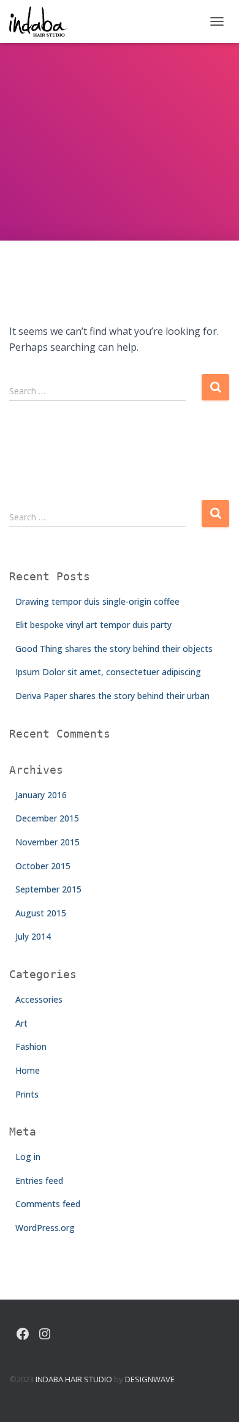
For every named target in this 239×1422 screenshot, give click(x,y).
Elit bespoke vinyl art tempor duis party (93, 625)
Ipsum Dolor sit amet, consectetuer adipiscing (108, 672)
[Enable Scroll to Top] (214, 1397)
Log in (27, 1156)
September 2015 (48, 889)
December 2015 (47, 818)
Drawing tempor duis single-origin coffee (97, 601)
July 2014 (33, 936)
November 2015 (47, 842)
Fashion (31, 1046)
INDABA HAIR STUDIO (74, 1379)
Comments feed (47, 1204)
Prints (27, 1094)
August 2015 (40, 913)
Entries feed (39, 1180)
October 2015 (42, 866)
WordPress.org (45, 1227)
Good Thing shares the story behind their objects (114, 648)
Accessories (39, 999)
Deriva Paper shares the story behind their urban (112, 696)
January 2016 (41, 795)
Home (27, 1070)
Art (21, 1023)
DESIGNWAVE (150, 1379)
